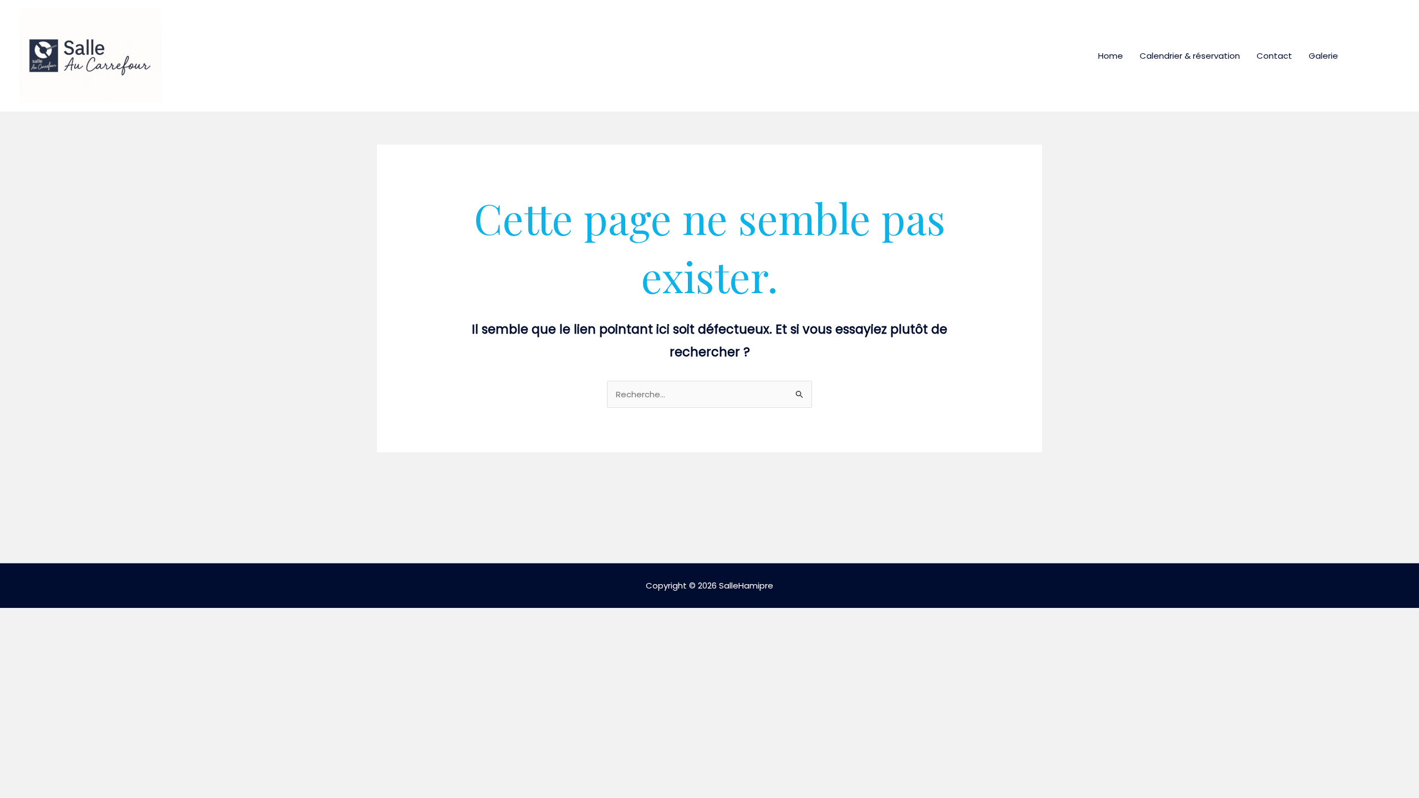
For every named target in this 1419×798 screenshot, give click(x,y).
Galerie (1323, 56)
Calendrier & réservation (1190, 56)
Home (1110, 56)
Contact (1274, 56)
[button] (1378, 56)
